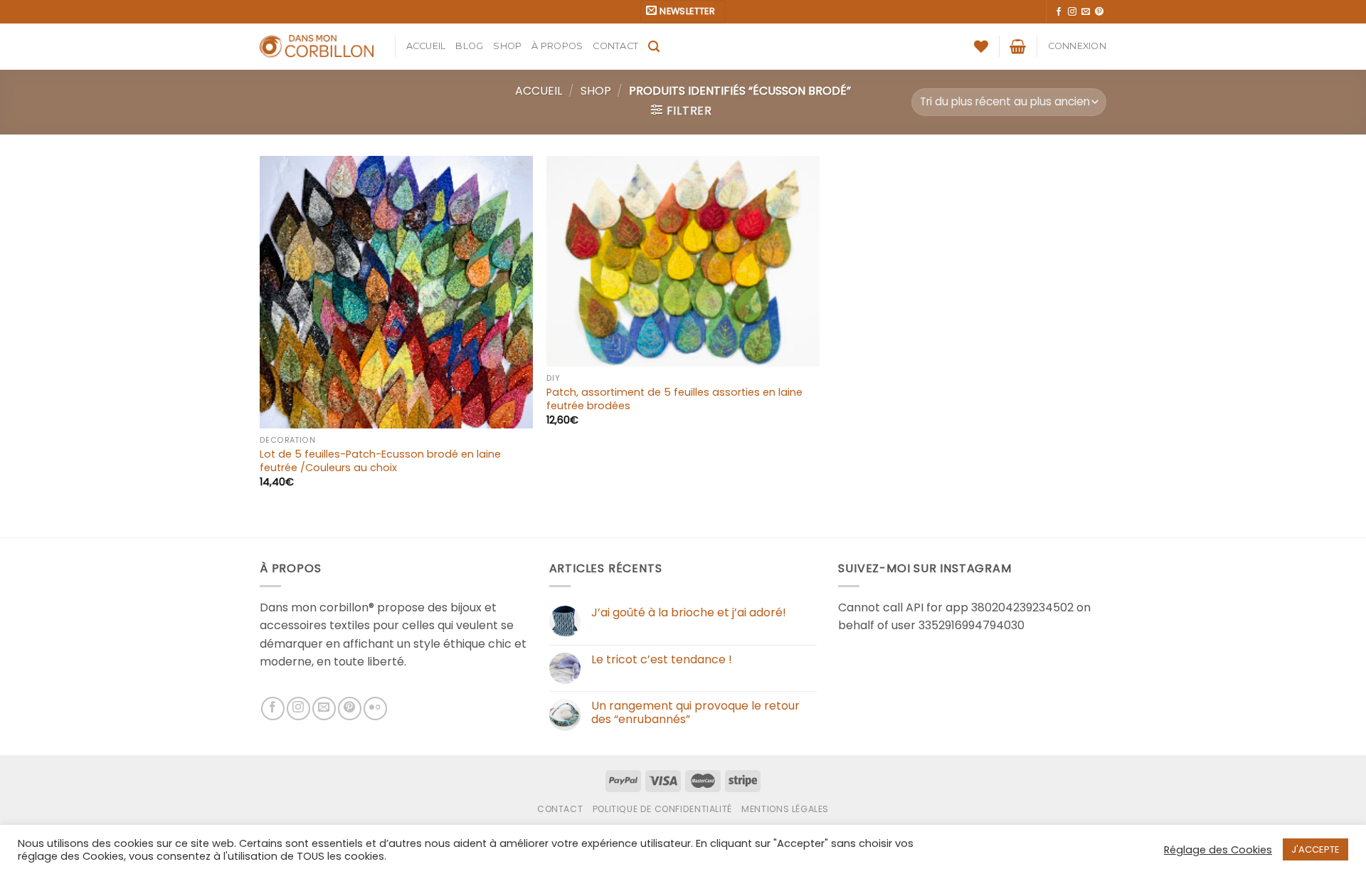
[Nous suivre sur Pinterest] (1099, 12)
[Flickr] (375, 708)
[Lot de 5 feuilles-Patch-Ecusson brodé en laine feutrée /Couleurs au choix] (396, 292)
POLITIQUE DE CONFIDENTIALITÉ (662, 809)
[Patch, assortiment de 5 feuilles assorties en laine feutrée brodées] (683, 261)
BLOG (469, 46)
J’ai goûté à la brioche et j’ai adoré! (688, 612)
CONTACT (615, 46)
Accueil (426, 46)
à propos (557, 46)
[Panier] (1018, 46)
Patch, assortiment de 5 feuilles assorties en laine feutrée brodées (674, 399)
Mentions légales (785, 809)
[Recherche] (654, 46)
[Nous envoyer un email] (1085, 12)
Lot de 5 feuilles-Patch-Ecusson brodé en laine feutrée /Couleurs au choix (380, 461)
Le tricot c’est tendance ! (661, 659)
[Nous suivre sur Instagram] (1072, 12)
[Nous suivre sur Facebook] (1058, 12)
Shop (507, 46)
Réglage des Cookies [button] (1218, 849)
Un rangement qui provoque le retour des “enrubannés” (695, 712)
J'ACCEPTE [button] (1315, 849)
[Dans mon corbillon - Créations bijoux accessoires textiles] (317, 46)
